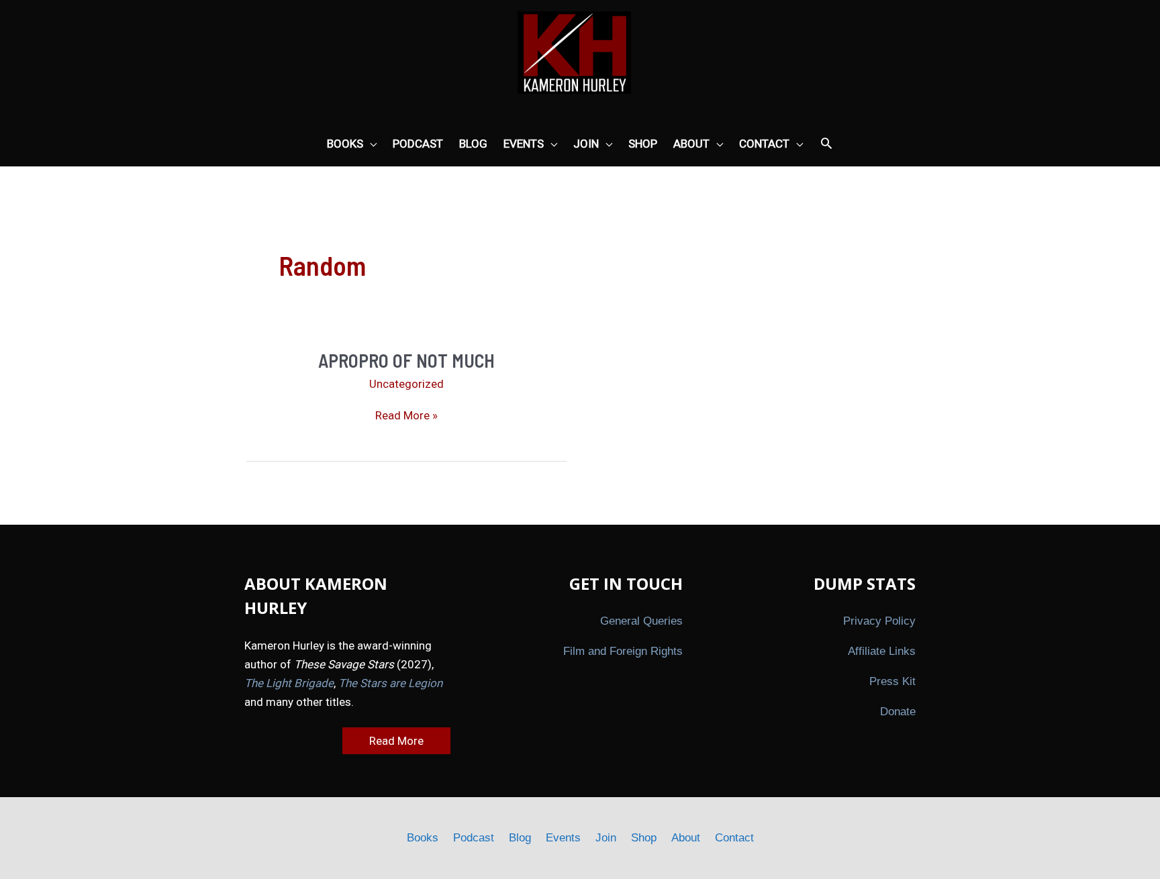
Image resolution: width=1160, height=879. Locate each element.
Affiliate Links (882, 651)
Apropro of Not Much (406, 360)
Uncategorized (406, 384)
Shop (644, 837)
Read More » (406, 416)
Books (422, 837)
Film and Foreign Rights (623, 651)
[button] (826, 144)
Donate (898, 711)
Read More (396, 740)
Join (605, 837)
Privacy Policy (879, 621)
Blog (520, 837)
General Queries (641, 621)
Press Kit (892, 681)
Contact (734, 837)
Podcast (473, 837)
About (685, 837)
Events (563, 837)
